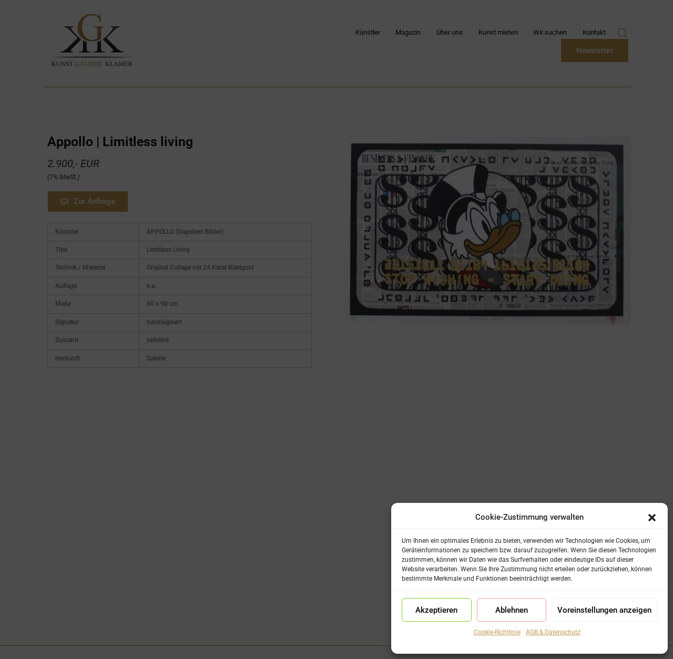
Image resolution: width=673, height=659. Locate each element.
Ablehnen (511, 610)
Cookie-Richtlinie (497, 632)
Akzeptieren (436, 610)
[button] (652, 517)
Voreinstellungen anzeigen (604, 610)
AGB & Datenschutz (553, 632)
